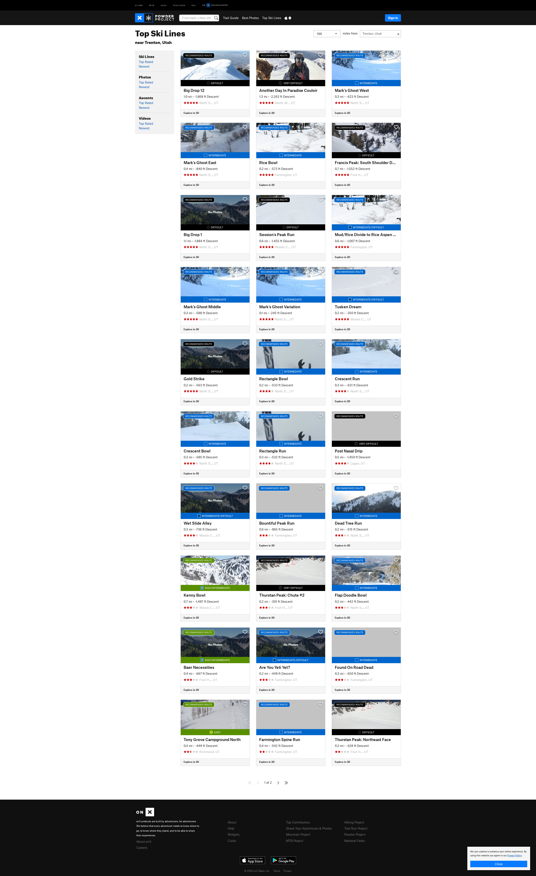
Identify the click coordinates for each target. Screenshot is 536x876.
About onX (143, 841)
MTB (152, 5)
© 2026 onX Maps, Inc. (257, 870)
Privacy (288, 870)
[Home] (156, 17)
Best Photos (250, 18)
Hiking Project (354, 822)
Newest (144, 66)
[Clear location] (398, 33)
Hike (164, 5)
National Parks (354, 841)
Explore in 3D (191, 112)
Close (499, 864)
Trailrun (179, 5)
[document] (498, 858)
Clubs (232, 841)
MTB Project (294, 841)
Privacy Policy (514, 855)
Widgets (234, 834)
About (232, 822)
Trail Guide (231, 18)
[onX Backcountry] (215, 5)
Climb (139, 5)
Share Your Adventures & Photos (309, 828)
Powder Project (354, 834)
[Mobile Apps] (288, 18)
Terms (276, 870)
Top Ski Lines (271, 18)
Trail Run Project (355, 828)
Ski (194, 5)
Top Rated (146, 62)
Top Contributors (298, 822)
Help (231, 828)
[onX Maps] (145, 815)
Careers (141, 847)
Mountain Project (298, 834)
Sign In (393, 18)
